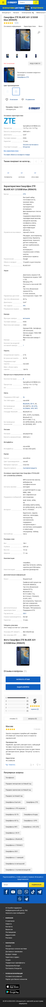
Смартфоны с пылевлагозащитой (18, 870)
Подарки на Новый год (14, 796)
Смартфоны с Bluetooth (14, 839)
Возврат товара (11, 954)
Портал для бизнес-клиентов (16, 979)
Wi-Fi (32, 404)
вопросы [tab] (31, 719)
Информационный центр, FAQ (17, 910)
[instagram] (20, 892)
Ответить (12, 765)
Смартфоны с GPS (30, 820)
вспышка (26, 318)
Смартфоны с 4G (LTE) (31, 827)
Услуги (8, 960)
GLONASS (26, 408)
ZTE (24, 194)
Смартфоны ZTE (23, 77)
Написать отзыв (23, 679)
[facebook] (6, 892)
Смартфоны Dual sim (13, 802)
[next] (41, 161)
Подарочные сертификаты (15, 963)
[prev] (36, 161)
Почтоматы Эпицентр (14, 968)
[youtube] (13, 892)
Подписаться (36, 884)
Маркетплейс (11, 935)
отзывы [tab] (12, 719)
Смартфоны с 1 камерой (14, 857)
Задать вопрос (23, 687)
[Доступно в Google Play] (13, 992)
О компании (10, 921)
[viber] (26, 892)
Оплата (8, 946)
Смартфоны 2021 (12, 851)
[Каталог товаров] (3, 2)
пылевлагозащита (30, 468)
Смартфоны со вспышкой (15, 864)
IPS (24, 306)
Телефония (10, 777)
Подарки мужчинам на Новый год (18, 790)
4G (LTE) (34, 406)
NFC (36, 408)
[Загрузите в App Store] (13, 986)
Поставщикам (11, 932)
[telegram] (39, 892)
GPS (32, 408)
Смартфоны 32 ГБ (12, 814)
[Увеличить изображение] (39, 32)
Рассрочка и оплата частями (16, 949)
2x (24, 397)
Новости (9, 924)
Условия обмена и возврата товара (17, 155)
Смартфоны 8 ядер (31, 814)
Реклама (9, 938)
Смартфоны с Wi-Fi (12, 833)
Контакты (9, 926)
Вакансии (9, 929)
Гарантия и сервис (12, 957)
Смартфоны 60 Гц (12, 820)
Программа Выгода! (13, 966)
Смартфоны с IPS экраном (15, 808)
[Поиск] (36, 2)
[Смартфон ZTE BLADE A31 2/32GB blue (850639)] (16, 91)
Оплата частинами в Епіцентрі (30, 146)
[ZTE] (10, 121)
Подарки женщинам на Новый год (18, 784)
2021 (24, 613)
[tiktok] (33, 892)
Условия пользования (14, 976)
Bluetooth (26, 404)
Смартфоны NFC (11, 827)
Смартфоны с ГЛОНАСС (14, 845)
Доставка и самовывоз (14, 951)
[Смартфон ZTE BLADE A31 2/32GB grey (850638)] (7, 91)
